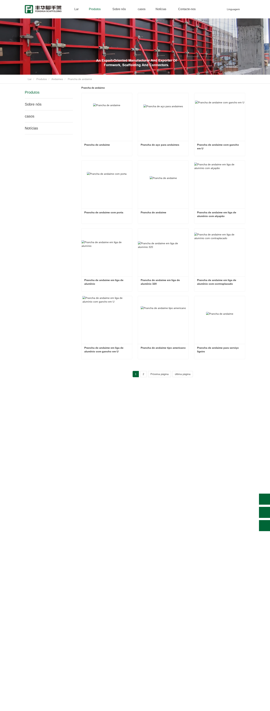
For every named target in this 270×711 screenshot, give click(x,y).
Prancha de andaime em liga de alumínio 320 (161, 282)
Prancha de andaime (97, 144)
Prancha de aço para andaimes (160, 144)
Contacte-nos (187, 9)
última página (182, 374)
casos (141, 9)
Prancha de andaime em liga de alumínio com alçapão (217, 214)
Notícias (31, 128)
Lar (76, 9)
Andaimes (57, 79)
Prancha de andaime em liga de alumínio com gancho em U (104, 349)
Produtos (41, 79)
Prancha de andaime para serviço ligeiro (218, 349)
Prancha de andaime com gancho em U (218, 146)
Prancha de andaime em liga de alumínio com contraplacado (217, 282)
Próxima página (159, 374)
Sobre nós (33, 104)
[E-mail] (264, 512)
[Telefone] (264, 499)
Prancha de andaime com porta (103, 212)
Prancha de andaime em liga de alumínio (104, 282)
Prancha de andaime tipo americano (163, 347)
